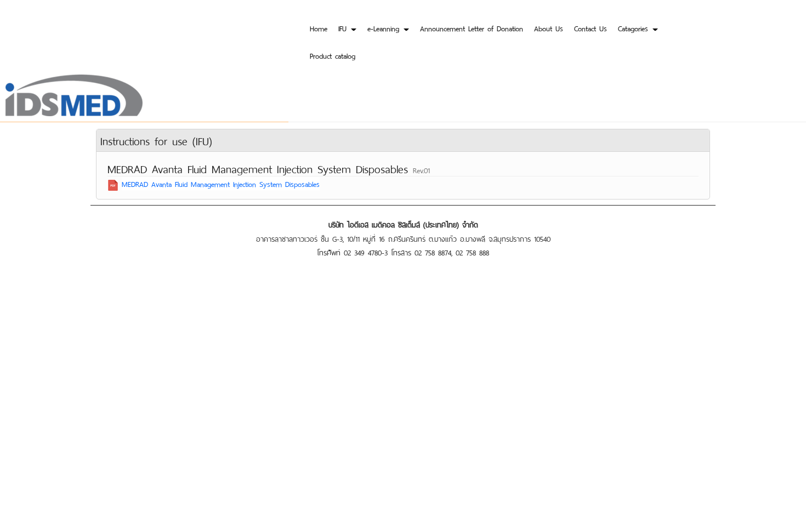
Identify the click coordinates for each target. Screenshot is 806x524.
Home (318, 28)
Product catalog (332, 55)
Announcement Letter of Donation (471, 28)
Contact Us (590, 28)
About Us (548, 28)
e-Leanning (384, 28)
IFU (344, 28)
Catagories (634, 28)
